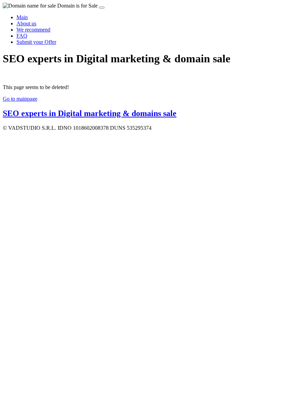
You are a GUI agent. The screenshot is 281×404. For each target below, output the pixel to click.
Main (22, 17)
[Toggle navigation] (102, 8)
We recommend (33, 30)
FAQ (21, 36)
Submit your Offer (36, 42)
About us (26, 23)
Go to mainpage (20, 99)
